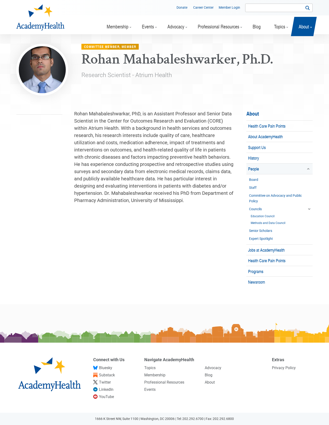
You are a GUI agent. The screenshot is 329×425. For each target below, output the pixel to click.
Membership (154, 375)
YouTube (106, 396)
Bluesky (105, 368)
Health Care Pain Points (266, 126)
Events (150, 389)
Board (253, 180)
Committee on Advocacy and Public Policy (275, 198)
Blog (208, 375)
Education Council (263, 216)
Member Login (229, 7)
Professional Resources (164, 382)
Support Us (257, 147)
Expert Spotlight (261, 239)
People (253, 169)
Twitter (105, 382)
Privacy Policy (284, 368)
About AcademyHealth (265, 136)
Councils (255, 209)
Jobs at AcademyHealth (266, 250)
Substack (107, 375)
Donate (182, 7)
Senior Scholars (260, 231)
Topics (150, 368)
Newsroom (256, 282)
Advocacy (213, 368)
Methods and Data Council (268, 223)
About (252, 113)
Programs (255, 271)
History (253, 158)
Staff (253, 188)
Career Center (203, 7)
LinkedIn (106, 389)
